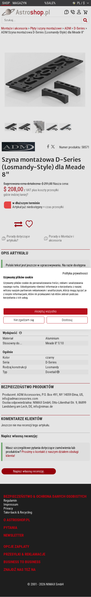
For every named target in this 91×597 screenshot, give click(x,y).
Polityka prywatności (75, 273)
